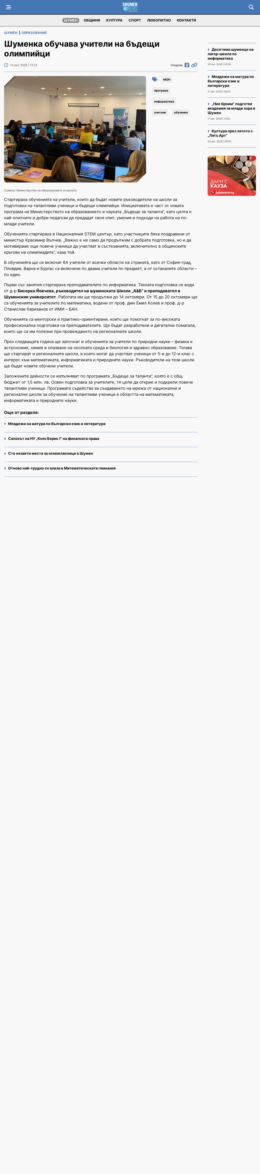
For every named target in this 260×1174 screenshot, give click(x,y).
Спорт (135, 20)
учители (160, 112)
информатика (164, 101)
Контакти (186, 20)
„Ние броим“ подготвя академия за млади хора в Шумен (231, 108)
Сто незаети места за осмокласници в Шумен (50, 453)
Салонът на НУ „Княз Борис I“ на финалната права (53, 438)
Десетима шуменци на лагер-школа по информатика (231, 53)
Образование (34, 33)
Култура (114, 20)
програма (161, 90)
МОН (166, 79)
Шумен (71, 20)
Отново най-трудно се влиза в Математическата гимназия (62, 468)
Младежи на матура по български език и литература (56, 424)
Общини (92, 20)
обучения (181, 112)
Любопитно (159, 20)
